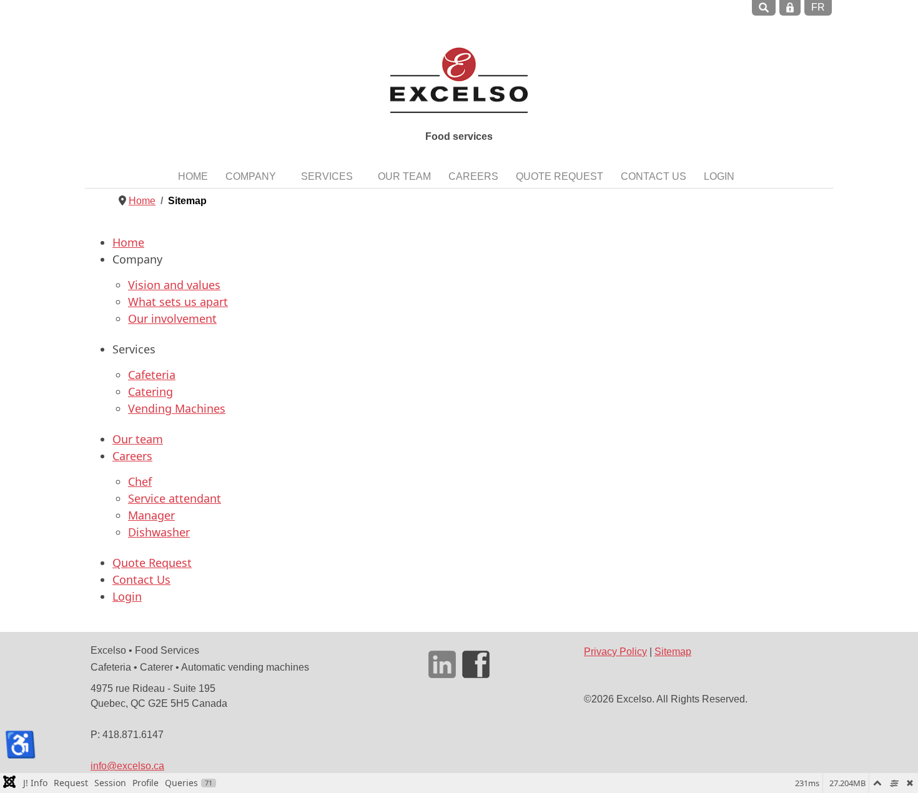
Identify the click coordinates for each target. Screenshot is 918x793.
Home (128, 242)
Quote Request (152, 562)
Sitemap (672, 651)
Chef (140, 481)
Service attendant (174, 498)
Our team (137, 438)
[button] (254, 176)
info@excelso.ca (127, 766)
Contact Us (141, 579)
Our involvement (172, 318)
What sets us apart (178, 301)
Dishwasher (159, 532)
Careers (132, 455)
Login (127, 596)
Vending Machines (176, 408)
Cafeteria (151, 374)
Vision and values (174, 284)
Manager (151, 515)
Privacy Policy (615, 651)
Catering (150, 391)
